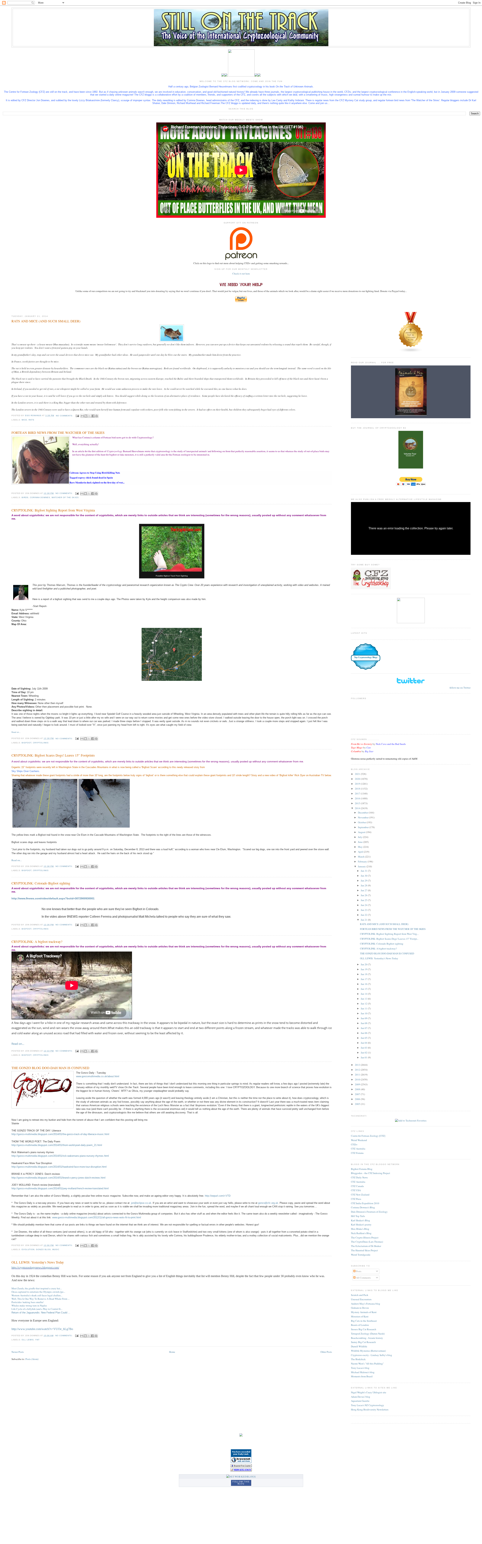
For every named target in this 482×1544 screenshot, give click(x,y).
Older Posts (326, 1352)
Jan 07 (364, 1028)
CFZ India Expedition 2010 (365, 1203)
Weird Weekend (359, 1140)
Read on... (16, 732)
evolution (28, 1249)
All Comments (363, 1277)
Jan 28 (364, 885)
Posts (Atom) (31, 1359)
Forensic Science (365, 649)
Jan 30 (364, 875)
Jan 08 (364, 1023)
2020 (358, 778)
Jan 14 (364, 993)
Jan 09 (364, 1018)
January (362, 866)
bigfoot (26, 743)
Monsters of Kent (359, 1316)
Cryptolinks (41, 743)
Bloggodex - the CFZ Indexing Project (370, 1173)
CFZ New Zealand (360, 1194)
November (363, 817)
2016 (358, 798)
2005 (358, 1104)
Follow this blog (241, 1483)
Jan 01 (364, 1057)
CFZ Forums (357, 1153)
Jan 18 (364, 974)
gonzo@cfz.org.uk (268, 1203)
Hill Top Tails (358, 1216)
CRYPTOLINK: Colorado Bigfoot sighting (40, 883)
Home (172, 1352)
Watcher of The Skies (65, 497)
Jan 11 (364, 1008)
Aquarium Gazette (360, 1401)
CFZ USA (356, 1190)
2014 (358, 808)
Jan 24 (364, 905)
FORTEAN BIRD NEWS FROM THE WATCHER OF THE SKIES (57, 432)
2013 (358, 1064)
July (360, 837)
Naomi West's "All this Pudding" (367, 1363)
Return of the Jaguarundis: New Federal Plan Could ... (40, 1312)
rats (31, 420)
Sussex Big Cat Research (363, 1329)
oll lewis (28, 1340)
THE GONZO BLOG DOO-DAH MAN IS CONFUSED (50, 1068)
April (361, 851)
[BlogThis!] (86, 416)
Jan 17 (364, 979)
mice (24, 420)
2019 (358, 783)
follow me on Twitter (460, 687)
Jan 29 (364, 880)
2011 (358, 1074)
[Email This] (82, 416)
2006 (358, 1099)
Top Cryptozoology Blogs (365, 657)
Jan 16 (364, 984)
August (362, 832)
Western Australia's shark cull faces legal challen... (36, 1295)
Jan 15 (364, 989)
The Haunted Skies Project (364, 1250)
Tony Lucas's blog (360, 1368)
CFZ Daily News (359, 1177)
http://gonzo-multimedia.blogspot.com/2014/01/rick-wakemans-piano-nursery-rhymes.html (60, 1155)
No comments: (65, 416)
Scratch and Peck (359, 1295)
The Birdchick (358, 1359)
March (361, 856)
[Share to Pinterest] (96, 416)
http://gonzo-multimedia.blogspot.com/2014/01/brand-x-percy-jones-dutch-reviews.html (58, 1177)
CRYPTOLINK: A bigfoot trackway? (36, 941)
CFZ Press (356, 1199)
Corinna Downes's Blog (363, 1207)
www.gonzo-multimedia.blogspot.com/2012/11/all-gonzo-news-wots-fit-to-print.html (96, 1217)
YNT (37, 1340)
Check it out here (241, 273)
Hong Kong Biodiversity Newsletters (369, 1409)
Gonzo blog (43, 1249)
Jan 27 (364, 890)
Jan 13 (364, 998)
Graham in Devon (360, 1307)
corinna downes (40, 497)
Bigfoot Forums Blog (361, 1169)
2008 (358, 1089)
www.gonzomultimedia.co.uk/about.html (97, 1076)
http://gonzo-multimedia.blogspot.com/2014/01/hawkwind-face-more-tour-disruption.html (59, 1166)
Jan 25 (364, 900)
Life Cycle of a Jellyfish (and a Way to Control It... (36, 1309)
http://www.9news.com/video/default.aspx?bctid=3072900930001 (53, 898)
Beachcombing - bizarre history (367, 1338)
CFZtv (354, 1144)
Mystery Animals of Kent (364, 1312)
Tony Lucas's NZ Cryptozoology (367, 1405)
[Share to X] (89, 416)
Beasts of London (360, 1325)
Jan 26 (364, 895)
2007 (358, 1094)
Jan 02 (364, 1052)
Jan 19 (364, 969)
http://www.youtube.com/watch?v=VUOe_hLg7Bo (42, 1329)
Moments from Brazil (362, 1376)
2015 (358, 803)
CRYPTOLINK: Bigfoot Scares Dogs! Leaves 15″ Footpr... (389, 938)
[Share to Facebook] (93, 416)
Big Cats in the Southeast (364, 1320)
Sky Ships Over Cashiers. (26, 771)
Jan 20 (364, 964)
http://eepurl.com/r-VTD (217, 1195)
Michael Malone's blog (362, 1372)
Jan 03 (364, 1047)
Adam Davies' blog (360, 1396)
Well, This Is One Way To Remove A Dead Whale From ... (40, 1298)
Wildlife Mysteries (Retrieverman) (368, 1350)
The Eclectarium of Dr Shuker (366, 1246)
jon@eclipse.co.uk (141, 1203)
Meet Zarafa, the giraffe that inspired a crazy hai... (36, 1288)
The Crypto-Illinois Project (364, 1237)
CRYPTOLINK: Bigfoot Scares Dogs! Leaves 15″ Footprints (53, 755)
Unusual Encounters (361, 1299)
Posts (358, 1271)
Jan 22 (364, 914)
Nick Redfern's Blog (361, 1233)
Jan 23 (364, 910)
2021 (358, 774)
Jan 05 (364, 1038)
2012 (358, 1069)
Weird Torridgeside (360, 1254)
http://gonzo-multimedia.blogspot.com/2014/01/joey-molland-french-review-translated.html (60, 1188)
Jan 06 (364, 1033)
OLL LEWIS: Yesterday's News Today (37, 1262)
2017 (358, 793)
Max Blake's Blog (360, 1229)
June (360, 842)
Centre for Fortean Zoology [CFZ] (368, 1135)
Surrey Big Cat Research (363, 1342)
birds (25, 497)
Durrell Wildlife (359, 1346)
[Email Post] (77, 416)
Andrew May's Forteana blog (365, 1303)
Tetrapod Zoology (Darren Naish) (368, 1333)
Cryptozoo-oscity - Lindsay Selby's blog (371, 1355)
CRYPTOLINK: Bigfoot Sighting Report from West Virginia (53, 510)
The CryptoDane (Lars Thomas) (367, 1241)
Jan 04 (364, 1042)
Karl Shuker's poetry (361, 1224)
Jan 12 (364, 1003)
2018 (358, 788)
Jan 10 (364, 1013)
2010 (358, 1079)
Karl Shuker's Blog (360, 1220)
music (55, 1249)
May (360, 846)
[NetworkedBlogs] (241, 1476)
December (363, 812)
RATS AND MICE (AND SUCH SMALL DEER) (45, 321)
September (363, 827)
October (362, 822)
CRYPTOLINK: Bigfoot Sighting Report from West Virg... (389, 934)
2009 (358, 1084)
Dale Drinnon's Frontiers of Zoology (369, 1211)
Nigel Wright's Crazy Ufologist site (368, 1392)
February (363, 861)
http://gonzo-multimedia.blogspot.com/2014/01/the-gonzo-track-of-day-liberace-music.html (60, 1134)
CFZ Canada (357, 1186)
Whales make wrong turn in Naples (29, 1305)
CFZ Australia (358, 1148)
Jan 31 (364, 870)
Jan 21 (364, 919)
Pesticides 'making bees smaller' (27, 1302)
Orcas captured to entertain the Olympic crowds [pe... (38, 1291)
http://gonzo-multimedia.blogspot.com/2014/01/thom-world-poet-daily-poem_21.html (56, 1145)
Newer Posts (17, 1352)
